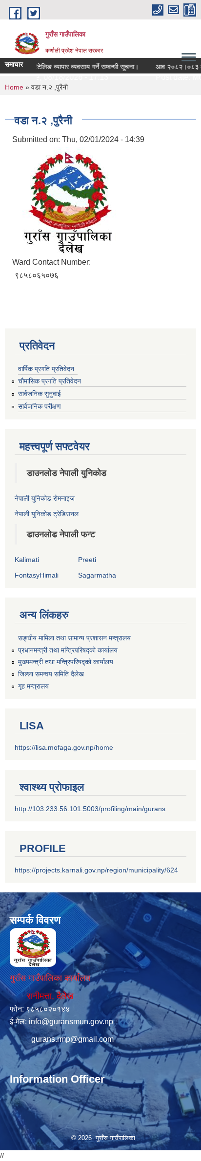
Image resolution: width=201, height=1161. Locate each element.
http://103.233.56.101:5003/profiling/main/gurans (90, 809)
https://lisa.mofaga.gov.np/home (64, 747)
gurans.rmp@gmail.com (72, 1039)
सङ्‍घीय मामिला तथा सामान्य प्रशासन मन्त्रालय (74, 638)
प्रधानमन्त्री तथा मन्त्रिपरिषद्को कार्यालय (68, 650)
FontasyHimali (37, 575)
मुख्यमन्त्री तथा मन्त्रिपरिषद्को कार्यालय (65, 662)
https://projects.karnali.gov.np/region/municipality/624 (96, 870)
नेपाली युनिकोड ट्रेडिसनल (47, 514)
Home (14, 87)
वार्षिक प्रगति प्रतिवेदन (46, 369)
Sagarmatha (97, 575)
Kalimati (27, 559)
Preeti (87, 559)
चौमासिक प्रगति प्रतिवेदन (49, 381)
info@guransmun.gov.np (71, 1021)
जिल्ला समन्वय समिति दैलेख (51, 674)
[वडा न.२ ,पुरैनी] (68, 200)
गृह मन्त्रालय (33, 686)
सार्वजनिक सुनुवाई (39, 394)
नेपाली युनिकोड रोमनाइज (45, 498)
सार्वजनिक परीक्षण (39, 406)
